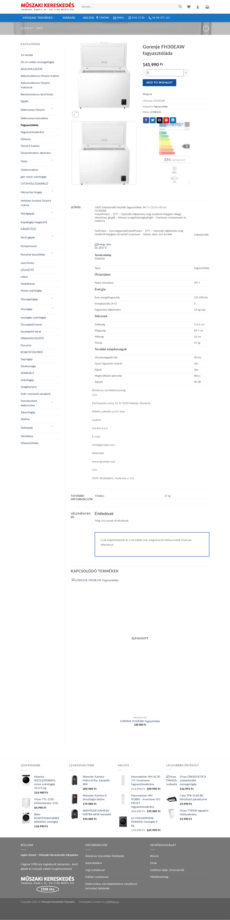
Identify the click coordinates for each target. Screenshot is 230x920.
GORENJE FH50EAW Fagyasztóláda (140, 721)
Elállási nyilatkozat (97, 876)
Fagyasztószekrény (32, 132)
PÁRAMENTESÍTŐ (32, 338)
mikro (24, 276)
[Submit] (180, 7)
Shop (39, 28)
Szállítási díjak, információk (167, 870)
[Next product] (206, 28)
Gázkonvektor (29, 169)
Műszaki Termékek (38, 17)
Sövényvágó (28, 366)
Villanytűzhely (29, 443)
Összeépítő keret (31, 324)
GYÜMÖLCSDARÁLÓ (34, 183)
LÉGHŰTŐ (27, 270)
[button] (198, 7)
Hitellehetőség (159, 876)
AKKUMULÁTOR (31, 69)
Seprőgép (27, 359)
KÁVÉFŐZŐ (28, 229)
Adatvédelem (93, 863)
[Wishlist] (189, 7)
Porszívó (26, 345)
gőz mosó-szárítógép (34, 176)
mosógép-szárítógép (33, 317)
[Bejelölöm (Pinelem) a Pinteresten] (166, 120)
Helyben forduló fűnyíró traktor (36, 203)
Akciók (88, 17)
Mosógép (26, 309)
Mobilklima (28, 283)
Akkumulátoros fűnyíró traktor (40, 76)
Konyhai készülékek (33, 254)
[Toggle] (52, 108)
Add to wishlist (159, 82)
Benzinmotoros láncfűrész (37, 94)
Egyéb (24, 101)
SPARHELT (27, 373)
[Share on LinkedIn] (173, 120)
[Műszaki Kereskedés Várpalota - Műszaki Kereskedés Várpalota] (48, 6)
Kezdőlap (27, 28)
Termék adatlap (103, 255)
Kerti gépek (28, 237)
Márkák (69, 17)
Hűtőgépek (27, 213)
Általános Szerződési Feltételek (104, 856)
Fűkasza (26, 139)
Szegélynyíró (28, 386)
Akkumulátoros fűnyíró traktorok (35, 85)
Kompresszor (29, 246)
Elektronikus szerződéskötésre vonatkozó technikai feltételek (111, 886)
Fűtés (24, 161)
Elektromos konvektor (34, 118)
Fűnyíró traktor (30, 146)
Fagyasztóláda (29, 125)
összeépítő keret (31, 331)
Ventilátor (27, 436)
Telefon (25, 419)
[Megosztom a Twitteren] (153, 120)
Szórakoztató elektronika (29, 403)
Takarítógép (28, 412)
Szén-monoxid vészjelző (35, 393)
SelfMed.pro (112, 902)
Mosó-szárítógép (31, 290)
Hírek (153, 863)
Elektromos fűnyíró (33, 109)
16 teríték (27, 55)
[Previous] (72, 188)
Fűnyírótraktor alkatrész (36, 153)
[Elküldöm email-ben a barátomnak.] (160, 120)
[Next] (84, 112)
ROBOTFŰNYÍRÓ (32, 352)
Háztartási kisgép (31, 192)
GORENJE (155, 112)
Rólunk (154, 856)
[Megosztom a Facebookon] (146, 120)
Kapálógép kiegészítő (34, 222)
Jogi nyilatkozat (95, 870)
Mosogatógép (29, 299)
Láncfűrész (27, 263)
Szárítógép (27, 380)
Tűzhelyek (27, 427)
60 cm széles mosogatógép (37, 62)
